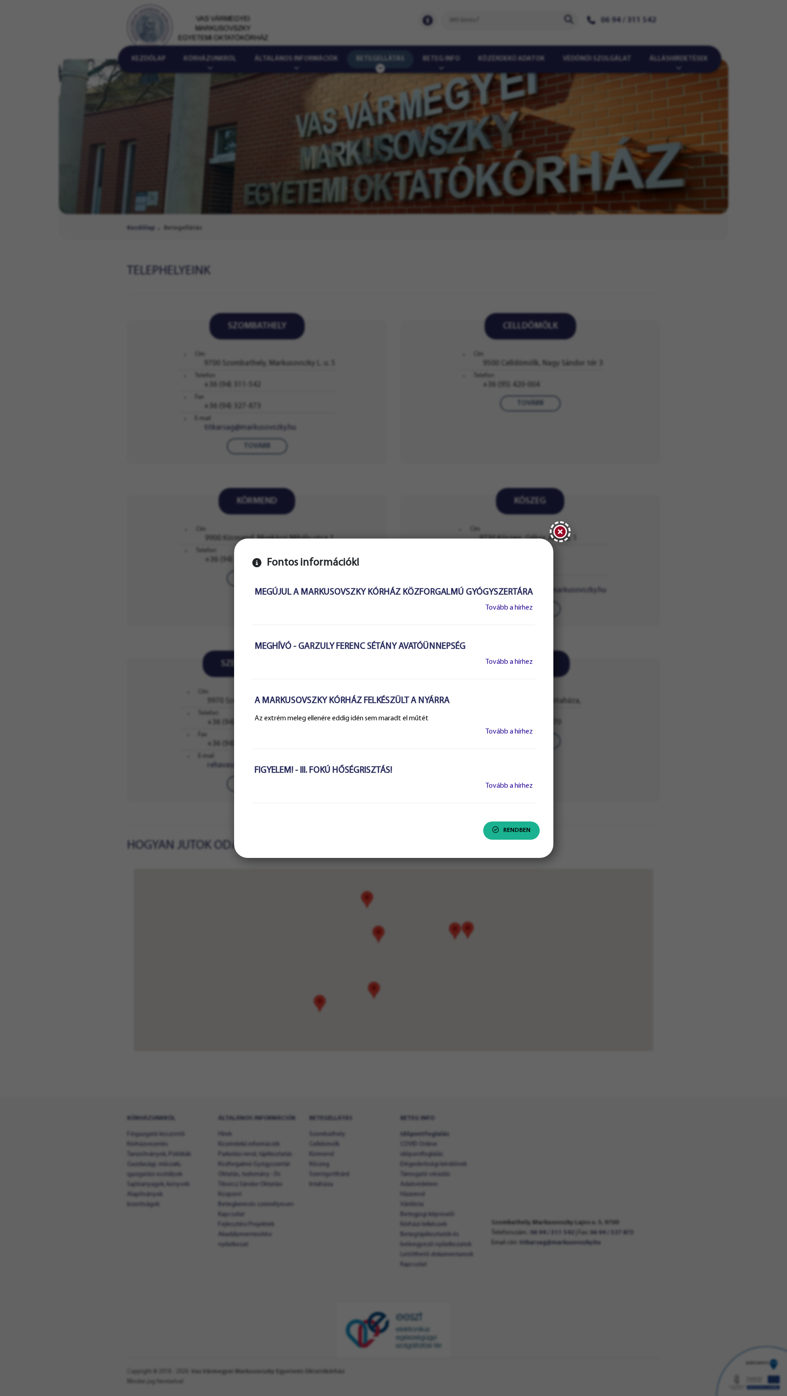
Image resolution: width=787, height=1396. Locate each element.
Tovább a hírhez (509, 607)
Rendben (517, 830)
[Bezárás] (560, 532)
